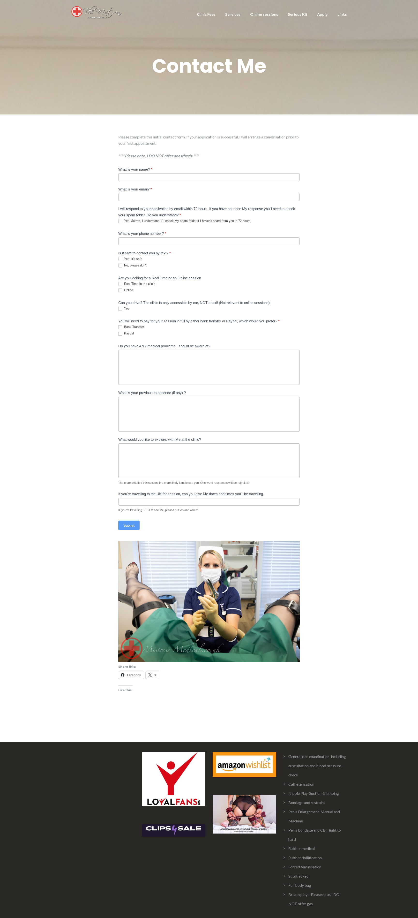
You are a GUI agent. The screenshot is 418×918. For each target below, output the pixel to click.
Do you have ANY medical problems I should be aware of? (164, 346)
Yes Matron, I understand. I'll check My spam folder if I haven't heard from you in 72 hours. (187, 221)
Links (342, 14)
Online (128, 290)
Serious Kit (297, 14)
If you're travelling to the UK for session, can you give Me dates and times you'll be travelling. (191, 494)
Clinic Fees (206, 14)
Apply (322, 14)
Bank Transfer (133, 327)
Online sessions (264, 14)
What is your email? (135, 189)
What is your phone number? (142, 233)
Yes (126, 308)
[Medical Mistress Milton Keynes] (97, 11)
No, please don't (135, 265)
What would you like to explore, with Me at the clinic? (159, 439)
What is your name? (135, 169)
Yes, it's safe (132, 259)
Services (232, 14)
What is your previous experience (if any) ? (152, 393)
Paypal (128, 333)
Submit (128, 525)
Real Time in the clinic (139, 284)
